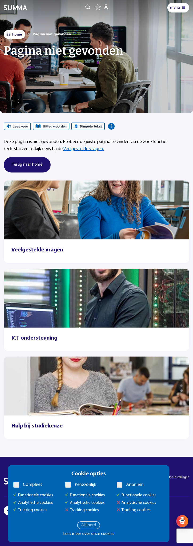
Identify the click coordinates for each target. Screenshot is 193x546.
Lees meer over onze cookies (88, 534)
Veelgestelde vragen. (83, 149)
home (17, 35)
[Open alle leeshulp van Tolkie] (111, 126)
